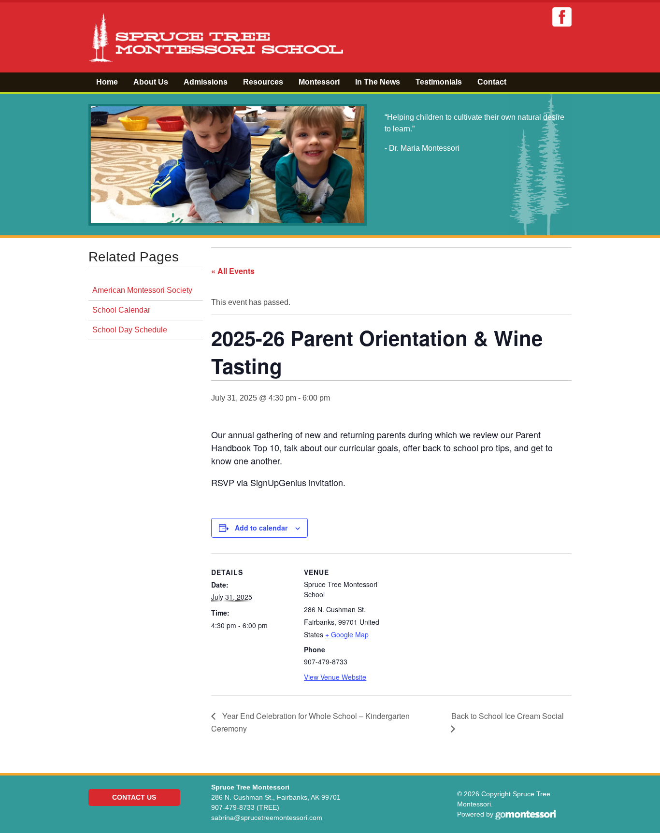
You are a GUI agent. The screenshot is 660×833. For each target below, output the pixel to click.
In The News (377, 82)
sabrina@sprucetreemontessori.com (266, 817)
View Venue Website (335, 677)
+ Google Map (347, 634)
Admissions (206, 82)
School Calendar (121, 310)
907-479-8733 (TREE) (245, 807)
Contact (491, 82)
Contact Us (134, 797)
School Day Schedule (129, 330)
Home (107, 82)
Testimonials (439, 82)
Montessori (319, 82)
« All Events (233, 270)
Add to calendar (261, 527)
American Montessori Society (142, 290)
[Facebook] (562, 16)
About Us (150, 82)
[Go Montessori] (525, 814)
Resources (263, 82)
